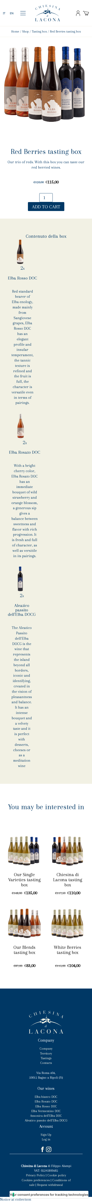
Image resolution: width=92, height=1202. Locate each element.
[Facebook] (43, 1149)
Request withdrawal (50, 1185)
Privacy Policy (35, 1175)
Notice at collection (15, 1199)
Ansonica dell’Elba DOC (46, 1115)
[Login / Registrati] (78, 13)
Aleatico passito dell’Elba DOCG (22, 610)
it (4, 13)
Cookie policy (56, 1175)
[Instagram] (49, 1149)
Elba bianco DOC (46, 1097)
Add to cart (46, 206)
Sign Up (46, 1134)
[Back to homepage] (47, 13)
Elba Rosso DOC (22, 278)
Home (15, 31)
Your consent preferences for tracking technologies (49, 1194)
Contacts (46, 1063)
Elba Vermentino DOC (46, 1111)
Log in (46, 1139)
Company (46, 1048)
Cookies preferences (36, 1180)
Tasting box (39, 31)
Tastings (46, 1058)
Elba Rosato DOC (24, 452)
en (12, 13)
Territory (46, 1053)
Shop (25, 31)
